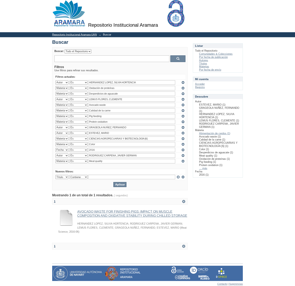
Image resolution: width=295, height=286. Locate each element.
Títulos (203, 63)
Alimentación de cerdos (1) (214, 133)
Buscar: (59, 51)
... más (203, 168)
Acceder (200, 83)
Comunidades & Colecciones (216, 53)
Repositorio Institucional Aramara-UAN (74, 34)
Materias (204, 66)
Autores (203, 60)
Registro (200, 87)
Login (240, 4)
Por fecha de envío (210, 69)
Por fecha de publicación (213, 57)
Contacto (222, 284)
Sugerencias (236, 284)
